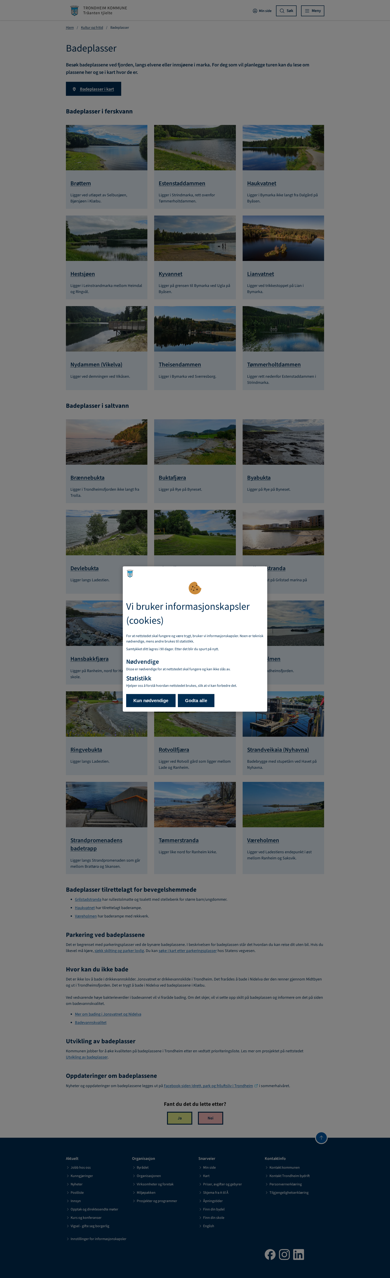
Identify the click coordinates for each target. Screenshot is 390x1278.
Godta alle (196, 700)
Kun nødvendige (150, 700)
